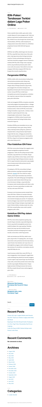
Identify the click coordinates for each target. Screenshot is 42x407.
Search (9, 302)
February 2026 (12, 364)
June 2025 (11, 381)
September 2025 (13, 375)
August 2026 (12, 351)
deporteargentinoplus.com (15, 4)
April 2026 (11, 360)
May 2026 (11, 358)
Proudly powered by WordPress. (25, 402)
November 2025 (12, 370)
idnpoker (15, 173)
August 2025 (12, 377)
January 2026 (12, 366)
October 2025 (12, 373)
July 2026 (11, 353)
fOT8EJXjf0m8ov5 (12, 28)
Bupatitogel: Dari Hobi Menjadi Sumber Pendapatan (20, 322)
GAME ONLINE (22, 276)
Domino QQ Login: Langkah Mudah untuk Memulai (20, 315)
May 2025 (11, 383)
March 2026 (12, 362)
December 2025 (12, 368)
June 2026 (11, 355)
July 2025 (11, 379)
